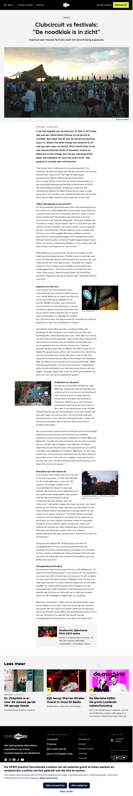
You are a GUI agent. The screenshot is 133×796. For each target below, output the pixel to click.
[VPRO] (119, 758)
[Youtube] (22, 759)
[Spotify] (5, 759)
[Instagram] (9, 759)
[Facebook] (14, 759)
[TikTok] (18, 759)
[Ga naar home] (66, 5)
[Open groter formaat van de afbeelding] (100, 298)
